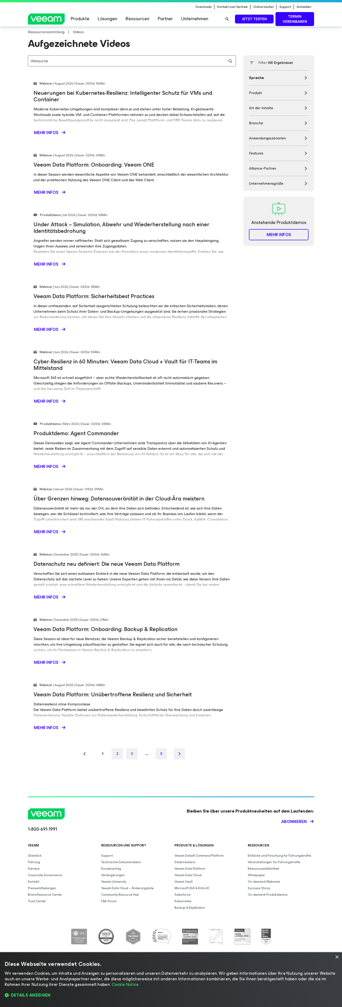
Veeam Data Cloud (187, 875)
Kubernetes (182, 901)
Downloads (204, 7)
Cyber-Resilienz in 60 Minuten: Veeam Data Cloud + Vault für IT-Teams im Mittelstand (125, 365)
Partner (165, 19)
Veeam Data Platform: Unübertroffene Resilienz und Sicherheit (113, 694)
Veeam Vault (183, 881)
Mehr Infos (279, 234)
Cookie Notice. (126, 984)
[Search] (227, 19)
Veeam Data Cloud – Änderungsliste (127, 888)
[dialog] (171, 979)
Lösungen (107, 19)
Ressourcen (137, 19)
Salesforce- (182, 894)
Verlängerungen (113, 875)
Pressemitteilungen (42, 888)
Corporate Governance (45, 875)
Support (285, 7)
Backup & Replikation (189, 907)
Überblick (35, 855)
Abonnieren (294, 821)
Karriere (34, 868)
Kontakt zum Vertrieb (232, 7)
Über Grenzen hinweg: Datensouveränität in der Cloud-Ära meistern (119, 498)
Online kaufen (263, 7)
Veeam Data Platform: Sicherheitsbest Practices (94, 296)
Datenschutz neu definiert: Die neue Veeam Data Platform (107, 564)
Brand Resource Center (45, 894)
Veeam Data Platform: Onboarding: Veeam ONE (94, 164)
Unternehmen (194, 19)
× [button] (337, 957)
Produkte (80, 19)
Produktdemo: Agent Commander (76, 433)
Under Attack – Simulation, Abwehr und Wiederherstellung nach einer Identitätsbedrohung (121, 228)
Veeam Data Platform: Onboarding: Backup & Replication (106, 629)
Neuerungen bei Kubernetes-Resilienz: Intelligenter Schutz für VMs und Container (123, 96)
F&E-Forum (109, 901)
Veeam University (113, 881)
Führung (34, 862)
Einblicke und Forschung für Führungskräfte (279, 855)
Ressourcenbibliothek (263, 868)
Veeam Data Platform (189, 868)
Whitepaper (256, 875)
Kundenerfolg (111, 868)
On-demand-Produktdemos (268, 894)
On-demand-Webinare (264, 881)
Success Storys (259, 888)
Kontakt (33, 881)
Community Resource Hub (120, 894)
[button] (171, 995)
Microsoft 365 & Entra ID (191, 888)
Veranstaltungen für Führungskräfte (274, 862)
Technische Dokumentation (121, 862)
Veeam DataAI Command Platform (199, 855)
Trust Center (37, 901)
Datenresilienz (184, 862)
